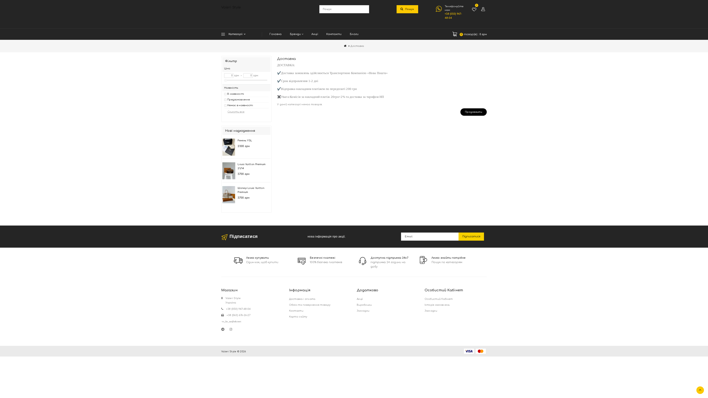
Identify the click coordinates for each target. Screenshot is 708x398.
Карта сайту (298, 316)
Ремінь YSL (245, 140)
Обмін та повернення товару (310, 305)
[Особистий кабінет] (483, 9)
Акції (314, 34)
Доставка (357, 46)
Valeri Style (231, 7)
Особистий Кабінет (439, 299)
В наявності (235, 94)
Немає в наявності (240, 105)
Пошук (409, 9)
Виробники (364, 305)
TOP (700, 390)
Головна (275, 34)
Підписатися (471, 236)
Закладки (363, 311)
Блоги (354, 34)
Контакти (333, 34)
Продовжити (473, 112)
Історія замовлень (437, 305)
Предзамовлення (238, 99)
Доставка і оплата (302, 299)
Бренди (296, 34)
